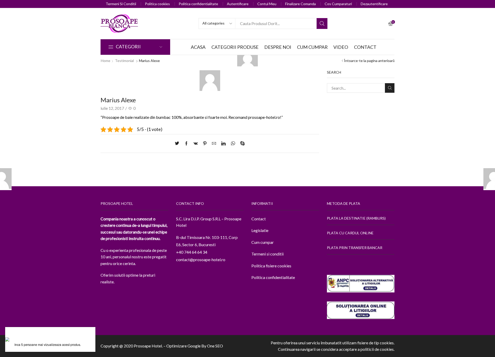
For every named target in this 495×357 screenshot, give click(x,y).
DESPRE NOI (277, 47)
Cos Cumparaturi (338, 4)
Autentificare (238, 4)
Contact (258, 218)
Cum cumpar (262, 242)
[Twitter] (178, 143)
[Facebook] (186, 143)
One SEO (215, 345)
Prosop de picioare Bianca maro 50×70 (48, 334)
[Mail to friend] (214, 143)
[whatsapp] (233, 143)
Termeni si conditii (267, 253)
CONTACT (365, 47)
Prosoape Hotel (148, 345)
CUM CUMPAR (312, 47)
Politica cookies (157, 4)
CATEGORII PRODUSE (235, 47)
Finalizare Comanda (300, 4)
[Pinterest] (204, 143)
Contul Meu (266, 4)
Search (322, 23)
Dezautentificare (374, 4)
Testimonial (124, 60)
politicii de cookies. (377, 349)
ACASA (198, 47)
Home (105, 60)
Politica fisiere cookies (271, 265)
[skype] (241, 143)
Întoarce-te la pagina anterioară (369, 60)
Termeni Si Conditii (121, 4)
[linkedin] (223, 143)
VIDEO (340, 47)
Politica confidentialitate (198, 4)
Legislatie (259, 230)
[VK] (195, 143)
